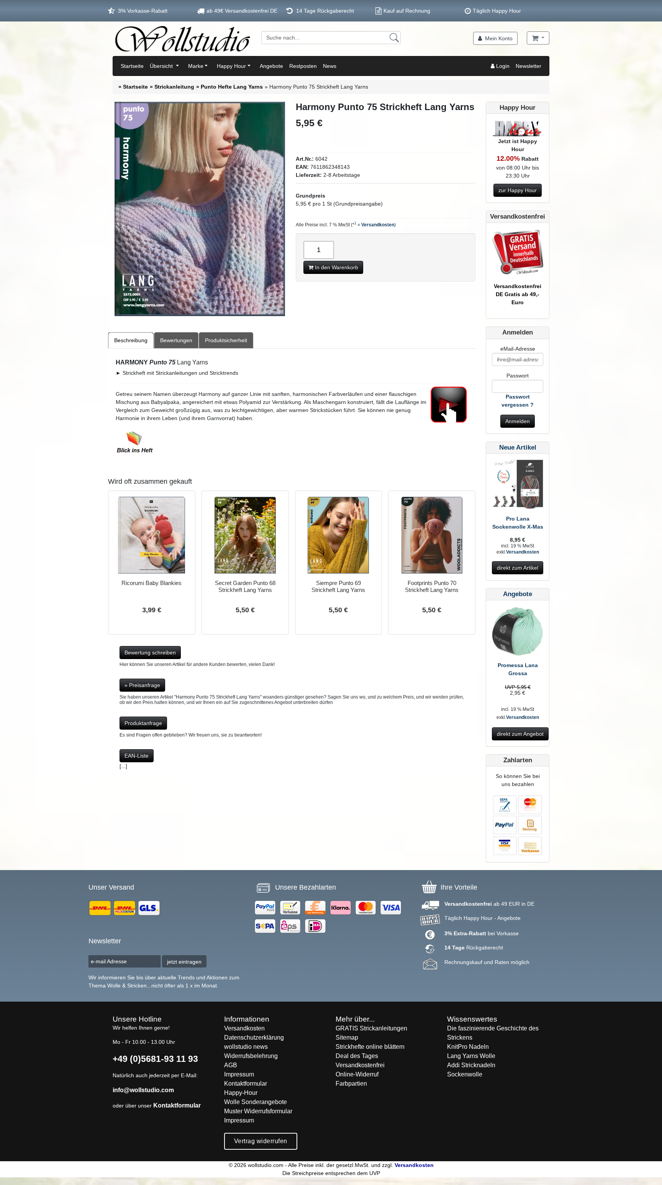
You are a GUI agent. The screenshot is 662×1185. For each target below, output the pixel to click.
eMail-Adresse (517, 349)
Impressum (239, 1074)
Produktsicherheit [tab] (226, 340)
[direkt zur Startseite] (182, 38)
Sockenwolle (464, 1074)
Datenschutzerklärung (254, 1037)
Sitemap (347, 1037)
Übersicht (162, 66)
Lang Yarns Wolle (471, 1056)
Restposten (303, 66)
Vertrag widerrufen (260, 1141)
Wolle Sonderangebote (255, 1102)
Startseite (132, 66)
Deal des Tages (357, 1056)
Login (502, 66)
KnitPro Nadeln (468, 1046)
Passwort (517, 375)
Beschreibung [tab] (130, 340)
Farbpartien (351, 1083)
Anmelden (517, 421)
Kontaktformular (177, 1105)
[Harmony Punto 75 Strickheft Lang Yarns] (200, 209)
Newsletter (528, 66)
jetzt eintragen (184, 962)
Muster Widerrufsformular (258, 1111)
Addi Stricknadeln (471, 1065)
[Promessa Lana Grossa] (517, 633)
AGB (230, 1065)
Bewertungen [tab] (176, 340)
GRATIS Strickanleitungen (371, 1028)
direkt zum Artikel (517, 568)
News (329, 66)
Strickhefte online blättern (370, 1046)
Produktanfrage (143, 723)
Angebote (271, 66)
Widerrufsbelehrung (251, 1056)
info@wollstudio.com (143, 1090)
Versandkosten (377, 224)
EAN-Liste (137, 756)
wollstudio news (246, 1046)
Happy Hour (231, 66)
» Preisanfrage (142, 685)
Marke (195, 66)
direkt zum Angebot (520, 734)
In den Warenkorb (335, 267)
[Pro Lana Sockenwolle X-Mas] (517, 486)
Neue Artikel (517, 447)
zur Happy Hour (517, 190)
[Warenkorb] (538, 37)
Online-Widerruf (357, 1074)
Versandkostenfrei (360, 1065)
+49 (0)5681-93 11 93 (155, 1059)
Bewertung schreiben (150, 652)
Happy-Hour (240, 1092)
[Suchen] (394, 37)
